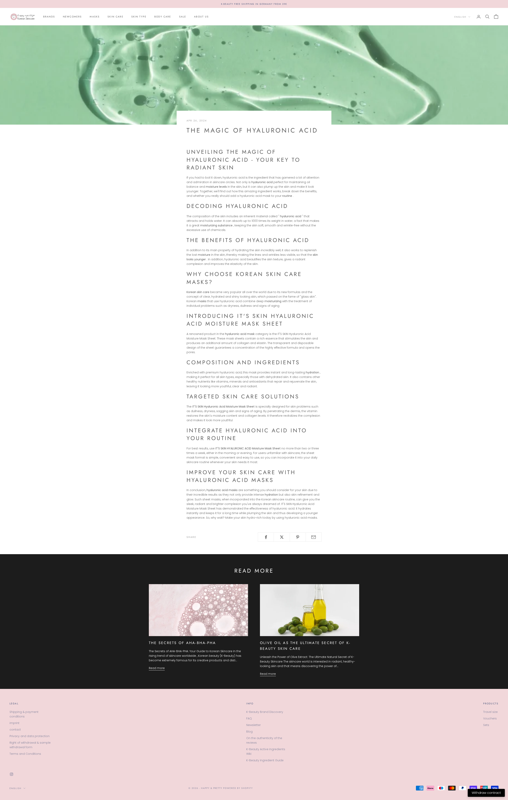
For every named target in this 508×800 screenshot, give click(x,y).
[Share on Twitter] (282, 537)
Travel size (490, 712)
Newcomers (72, 16)
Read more (157, 668)
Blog (249, 732)
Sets (486, 725)
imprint (14, 723)
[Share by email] (313, 537)
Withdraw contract (486, 792)
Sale (182, 16)
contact (15, 730)
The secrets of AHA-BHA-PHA (182, 642)
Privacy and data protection (30, 736)
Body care (162, 16)
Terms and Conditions (25, 754)
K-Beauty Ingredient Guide (265, 760)
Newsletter (253, 725)
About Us (201, 16)
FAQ (249, 718)
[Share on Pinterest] (298, 537)
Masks (95, 16)
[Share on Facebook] (266, 537)
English (460, 16)
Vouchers (490, 718)
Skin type (138, 16)
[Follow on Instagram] (11, 774)
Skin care (115, 16)
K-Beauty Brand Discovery (264, 712)
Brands (49, 16)
